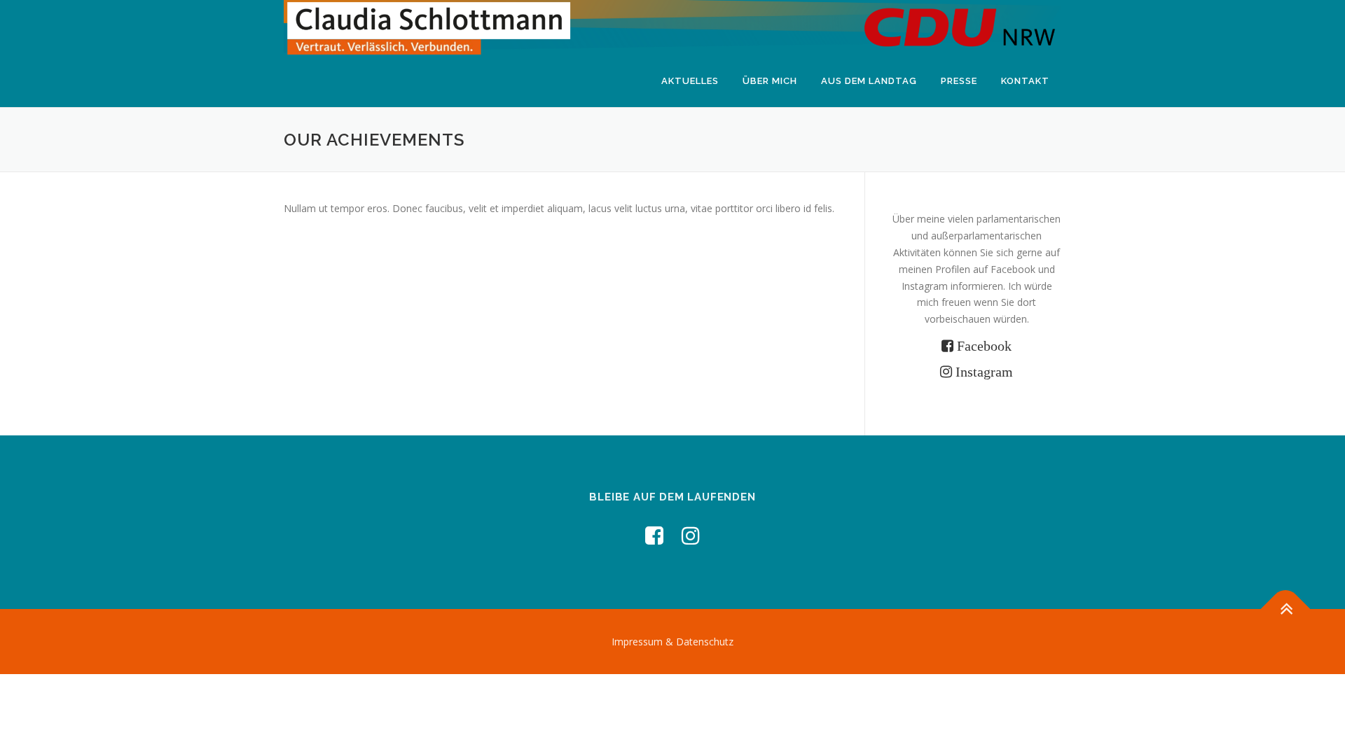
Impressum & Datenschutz (672, 641)
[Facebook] (654, 535)
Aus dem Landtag (869, 81)
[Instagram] (691, 535)
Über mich (770, 81)
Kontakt (1025, 81)
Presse (959, 81)
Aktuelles (690, 81)
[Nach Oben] (1286, 609)
